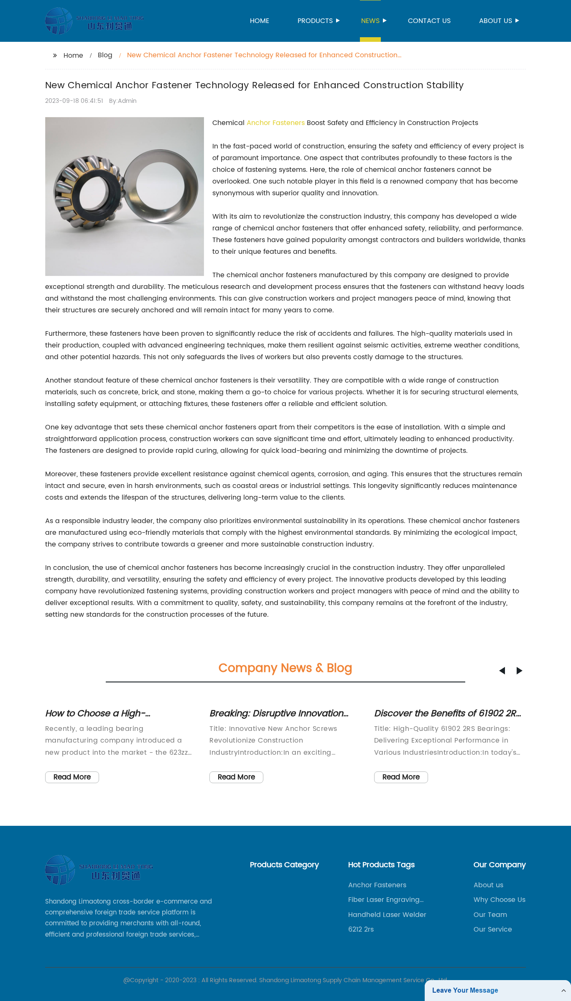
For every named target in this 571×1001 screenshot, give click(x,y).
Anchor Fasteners (276, 122)
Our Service (493, 929)
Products (315, 20)
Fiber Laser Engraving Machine (384, 900)
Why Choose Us (499, 899)
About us (495, 20)
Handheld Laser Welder (387, 915)
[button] (502, 670)
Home (259, 20)
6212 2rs (361, 929)
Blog (105, 55)
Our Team (490, 914)
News (370, 20)
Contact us (429, 20)
